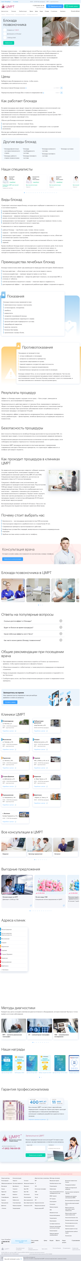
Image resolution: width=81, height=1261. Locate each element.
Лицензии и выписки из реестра (37, 1119)
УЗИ (36, 1186)
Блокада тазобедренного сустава (29, 151)
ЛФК (51, 1209)
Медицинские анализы (40, 1205)
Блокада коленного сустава (49, 150)
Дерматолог (15, 1197)
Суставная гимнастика (55, 1223)
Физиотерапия (53, 1221)
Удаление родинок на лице (71, 1228)
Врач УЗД (26, 1191)
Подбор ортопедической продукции (71, 1188)
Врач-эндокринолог (28, 1200)
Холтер (36, 1194)
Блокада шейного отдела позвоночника (11, 157)
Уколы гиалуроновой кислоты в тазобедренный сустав (57, 1192)
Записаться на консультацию (12, 559)
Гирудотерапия (53, 1218)
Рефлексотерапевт (17, 1205)
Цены (36, 11)
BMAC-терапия (53, 1196)
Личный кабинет (75, 11)
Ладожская (3, 1191)
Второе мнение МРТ (39, 1208)
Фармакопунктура (54, 1212)
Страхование (76, 1240)
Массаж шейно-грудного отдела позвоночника (70, 1213)
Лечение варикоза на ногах (71, 1223)
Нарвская (3, 1200)
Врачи (31, 11)
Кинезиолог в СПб (28, 1205)
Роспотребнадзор (57, 1248)
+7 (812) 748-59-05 (11, 1149)
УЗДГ (36, 1191)
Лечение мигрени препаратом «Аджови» (72, 1192)
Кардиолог (15, 1191)
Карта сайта (44, 1248)
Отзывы (47, 11)
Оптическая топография (40, 1189)
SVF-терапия (53, 1198)
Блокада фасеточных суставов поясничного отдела (12, 151)
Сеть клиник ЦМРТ (34, 1241)
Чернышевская (4, 1202)
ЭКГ (36, 1200)
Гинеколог (15, 1189)
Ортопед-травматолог (18, 1183)
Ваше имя (29, 1145)
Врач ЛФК (26, 1189)
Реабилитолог (16, 1200)
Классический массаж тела (71, 1217)
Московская (4, 1186)
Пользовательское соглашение (20, 1248)
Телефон (51, 1145)
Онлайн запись (73, 6)
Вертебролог (16, 1186)
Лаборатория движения (6, 1183)
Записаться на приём (35, 1155)
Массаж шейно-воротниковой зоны (72, 1203)
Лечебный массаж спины (55, 1183)
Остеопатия (52, 1204)
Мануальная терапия (54, 1180)
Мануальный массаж (69, 1225)
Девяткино (3, 1205)
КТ (35, 1183)
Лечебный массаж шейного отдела (71, 1232)
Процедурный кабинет (70, 1185)
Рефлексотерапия (54, 1207)
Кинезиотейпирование (55, 1215)
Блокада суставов (67, 149)
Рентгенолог (27, 1194)
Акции (41, 11)
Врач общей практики (29, 1202)
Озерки (3, 1189)
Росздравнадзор (66, 1248)
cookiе (18, 1259)
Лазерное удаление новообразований (54, 1234)
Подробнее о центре (8, 731)
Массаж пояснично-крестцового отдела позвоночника (69, 1209)
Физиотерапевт (27, 1197)
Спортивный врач (17, 1202)
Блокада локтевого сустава (48, 154)
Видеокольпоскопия (39, 1202)
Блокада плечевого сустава (29, 157)
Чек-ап (36, 1197)
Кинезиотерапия (53, 1230)
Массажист (26, 1186)
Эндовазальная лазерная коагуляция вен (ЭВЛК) (70, 1196)
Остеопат (26, 1180)
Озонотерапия (53, 1201)
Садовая (3, 1194)
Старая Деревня (5, 1197)
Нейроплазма (53, 1189)
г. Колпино (3, 1208)
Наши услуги (64, 1241)
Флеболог (15, 1194)
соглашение (50, 1156)
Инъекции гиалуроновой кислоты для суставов (55, 1227)
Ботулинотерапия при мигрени (72, 1200)
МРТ (36, 1180)
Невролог (15, 1180)
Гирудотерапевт (16, 1208)
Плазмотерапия (53, 1186)
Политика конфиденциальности (33, 1248)
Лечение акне (68, 1235)
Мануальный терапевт (29, 1183)
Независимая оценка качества (76, 1248)
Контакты (62, 11)
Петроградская (4, 1180)
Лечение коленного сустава (71, 1220)
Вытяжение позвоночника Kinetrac (71, 1181)
